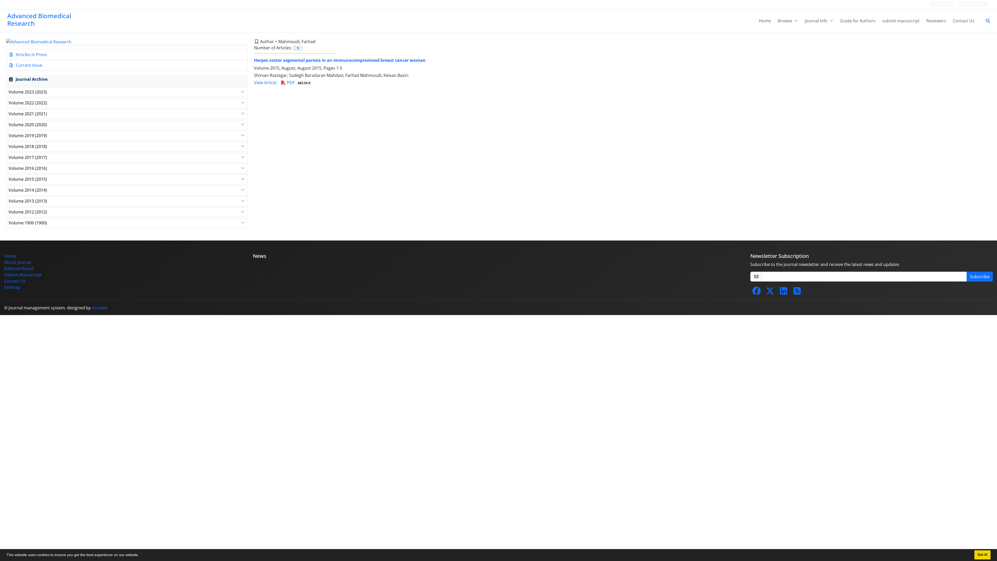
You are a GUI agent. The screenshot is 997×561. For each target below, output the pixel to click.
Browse (785, 21)
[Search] (986, 21)
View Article (265, 82)
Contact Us (963, 21)
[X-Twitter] (770, 292)
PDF (298, 82)
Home (765, 21)
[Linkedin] (783, 292)
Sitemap (12, 287)
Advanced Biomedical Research (39, 19)
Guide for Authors (857, 21)
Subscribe (979, 276)
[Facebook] (756, 292)
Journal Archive (32, 79)
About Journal (17, 262)
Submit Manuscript (23, 275)
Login (942, 4)
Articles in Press (31, 54)
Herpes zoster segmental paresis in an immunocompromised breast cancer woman (340, 60)
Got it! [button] (982, 555)
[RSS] (797, 292)
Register (975, 4)
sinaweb (100, 308)
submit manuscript (901, 21)
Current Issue (28, 65)
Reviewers (936, 21)
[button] (141, 555)
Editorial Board (18, 268)
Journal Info (816, 21)
